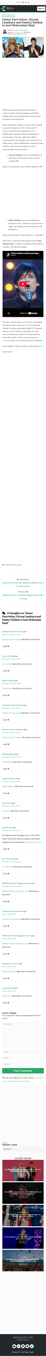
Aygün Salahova (9, 778)
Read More (23, 1174)
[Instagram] (20, 2)
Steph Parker (8, 680)
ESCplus (18, 1337)
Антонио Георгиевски (12, 705)
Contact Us (16, 1352)
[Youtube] (14, 1346)
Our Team (24, 1352)
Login (31, 1352)
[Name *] (23, 1052)
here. (41, 346)
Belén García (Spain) (21, 30)
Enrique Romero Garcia (12, 631)
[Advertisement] (23, 84)
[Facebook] (17, 2)
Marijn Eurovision (10, 964)
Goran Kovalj (8, 656)
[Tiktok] (32, 1346)
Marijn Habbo (8, 754)
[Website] (23, 1064)
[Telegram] (25, 2)
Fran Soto (6, 803)
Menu (40, 8)
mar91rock (6, 827)
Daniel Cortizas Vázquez (12, 729)
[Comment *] (23, 1046)
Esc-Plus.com (8, 859)
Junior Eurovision (16, 565)
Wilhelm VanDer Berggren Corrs (16, 883)
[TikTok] (28, 2)
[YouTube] (23, 2)
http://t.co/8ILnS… (34, 842)
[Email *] (23, 1058)
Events (6, 565)
